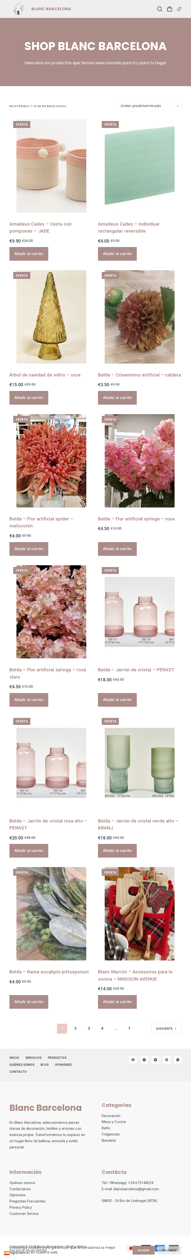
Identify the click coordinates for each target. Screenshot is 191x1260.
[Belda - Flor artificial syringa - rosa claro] (51, 612)
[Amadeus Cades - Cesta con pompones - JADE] (51, 166)
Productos (57, 1058)
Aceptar (144, 1250)
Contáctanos (20, 1189)
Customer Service (24, 1213)
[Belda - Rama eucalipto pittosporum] (51, 913)
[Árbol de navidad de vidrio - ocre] (51, 317)
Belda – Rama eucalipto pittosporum (49, 972)
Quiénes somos (21, 1065)
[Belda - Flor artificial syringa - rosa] (140, 460)
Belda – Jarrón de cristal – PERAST (136, 670)
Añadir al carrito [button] (28, 254)
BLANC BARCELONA (51, 9)
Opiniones (17, 1195)
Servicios (33, 1058)
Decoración (111, 1116)
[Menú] (179, 9)
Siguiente (164, 1028)
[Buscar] (159, 8)
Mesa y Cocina (114, 1122)
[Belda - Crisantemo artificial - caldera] (140, 317)
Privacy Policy (20, 1207)
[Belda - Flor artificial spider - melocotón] (51, 460)
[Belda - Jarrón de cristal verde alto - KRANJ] (140, 763)
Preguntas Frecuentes (27, 1201)
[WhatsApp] (178, 1060)
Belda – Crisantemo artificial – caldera (139, 375)
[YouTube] (155, 1060)
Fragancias (111, 1134)
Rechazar (169, 1250)
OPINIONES (63, 1065)
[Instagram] (144, 1060)
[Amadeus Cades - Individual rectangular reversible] (140, 166)
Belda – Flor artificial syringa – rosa (136, 519)
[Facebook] (133, 1060)
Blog (45, 1065)
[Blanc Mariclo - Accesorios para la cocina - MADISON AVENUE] (140, 913)
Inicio (14, 1058)
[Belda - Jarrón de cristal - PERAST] (140, 612)
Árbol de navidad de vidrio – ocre (45, 375)
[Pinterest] (166, 1060)
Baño (106, 1128)
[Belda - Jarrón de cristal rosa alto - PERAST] (51, 763)
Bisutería (109, 1140)
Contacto (18, 1071)
